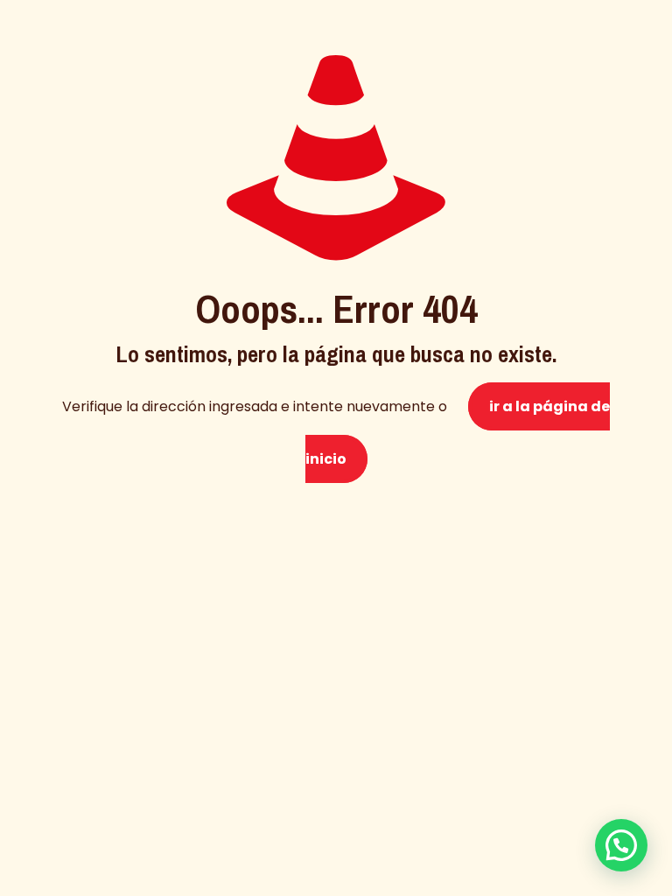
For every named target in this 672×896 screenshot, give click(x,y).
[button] (621, 845)
